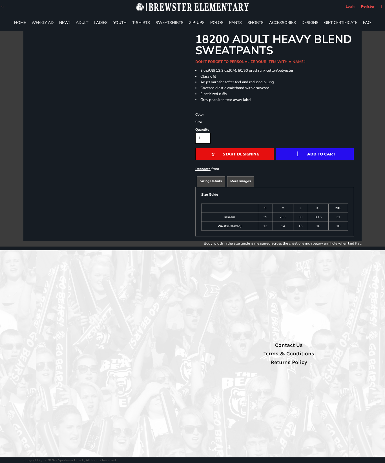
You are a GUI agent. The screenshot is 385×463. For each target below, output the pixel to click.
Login (350, 6)
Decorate (203, 169)
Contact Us (289, 345)
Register (368, 6)
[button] (2, 6)
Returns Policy (289, 362)
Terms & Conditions (289, 354)
